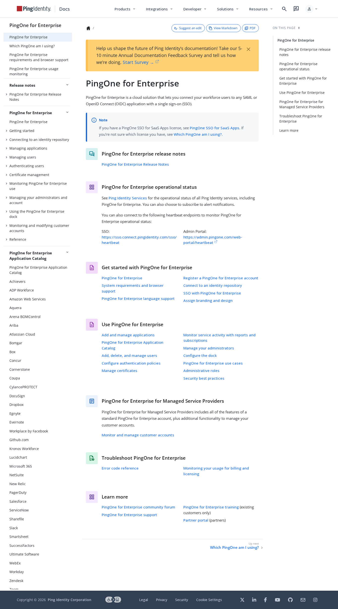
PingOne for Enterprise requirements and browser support (38, 57)
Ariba (13, 325)
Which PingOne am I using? (32, 46)
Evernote (16, 422)
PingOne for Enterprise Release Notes (35, 97)
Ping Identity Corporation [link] (69, 599)
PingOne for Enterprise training (211, 506)
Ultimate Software (24, 554)
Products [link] (125, 8)
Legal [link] (143, 599)
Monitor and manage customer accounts (138, 434)
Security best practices (203, 378)
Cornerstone (19, 369)
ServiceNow (19, 510)
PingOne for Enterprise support (129, 514)
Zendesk (16, 580)
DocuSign (17, 396)
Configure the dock (200, 355)
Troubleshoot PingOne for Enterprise (300, 119)
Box (12, 351)
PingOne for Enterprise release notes (305, 52)
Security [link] (181, 599)
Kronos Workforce (24, 448)
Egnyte (15, 413)
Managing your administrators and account (38, 200)
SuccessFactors (21, 545)
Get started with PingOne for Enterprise (303, 81)
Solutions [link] (228, 8)
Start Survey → (138, 62)
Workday (16, 571)
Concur (15, 360)
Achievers (17, 281)
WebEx (15, 563)
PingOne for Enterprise (35, 25)
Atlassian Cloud (22, 334)
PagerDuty (17, 492)
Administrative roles (201, 370)
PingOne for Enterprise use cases (213, 363)
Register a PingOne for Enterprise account (220, 277)
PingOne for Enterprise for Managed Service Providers (301, 104)
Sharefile (16, 519)
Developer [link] (195, 8)
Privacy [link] (161, 599)
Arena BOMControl (25, 316)
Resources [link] (261, 8)
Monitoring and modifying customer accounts (39, 228)
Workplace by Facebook (28, 431)
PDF (253, 28)
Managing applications (28, 148)
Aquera (15, 307)
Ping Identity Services (128, 197)
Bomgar (15, 343)
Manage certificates (119, 370)
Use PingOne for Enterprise (302, 92)
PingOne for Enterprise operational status (298, 66)
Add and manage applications (128, 334)
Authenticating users (26, 165)
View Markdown (226, 28)
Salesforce (17, 501)
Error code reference (120, 468)
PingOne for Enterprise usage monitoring (33, 71)
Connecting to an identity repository (39, 139)
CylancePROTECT (23, 387)
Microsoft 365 (20, 466)
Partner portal (195, 520)
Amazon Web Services (27, 299)
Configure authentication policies (131, 363)
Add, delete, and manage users (129, 355)
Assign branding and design (208, 300)
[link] (34, 9)
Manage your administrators (208, 347)
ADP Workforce (21, 290)
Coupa (14, 378)
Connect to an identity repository (212, 285)
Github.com (19, 439)
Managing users (22, 157)
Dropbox (16, 404)
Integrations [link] (159, 8)
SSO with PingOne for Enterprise (212, 293)
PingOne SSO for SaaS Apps (214, 127)
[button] (311, 9)
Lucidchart (18, 457)
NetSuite (16, 475)
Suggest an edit (190, 28)
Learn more (288, 130)
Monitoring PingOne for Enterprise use (38, 186)
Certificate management (29, 174)
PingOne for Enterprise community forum (138, 506)
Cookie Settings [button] (209, 599)
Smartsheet (18, 536)
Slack (13, 528)
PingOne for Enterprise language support (138, 298)
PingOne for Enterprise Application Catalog (38, 270)
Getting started (21, 130)
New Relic (17, 483)
